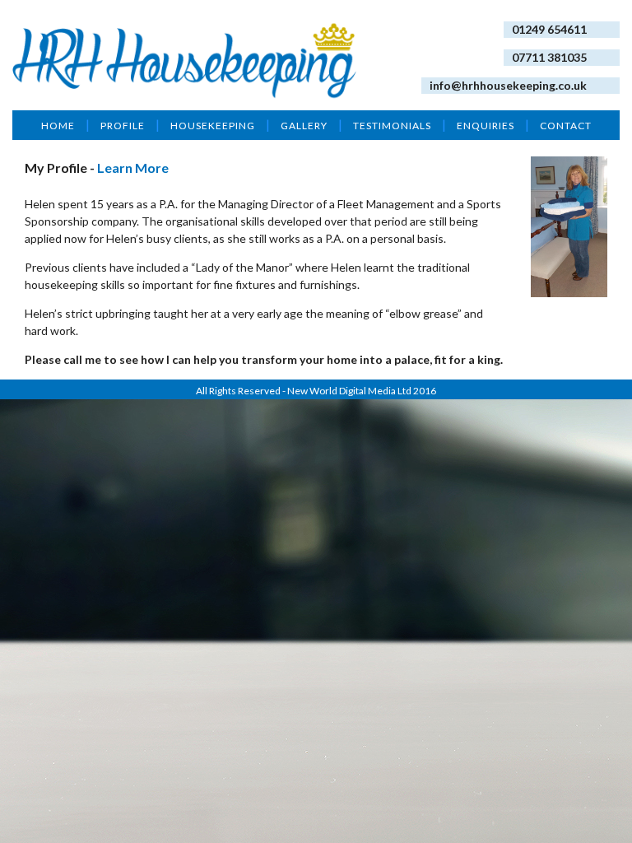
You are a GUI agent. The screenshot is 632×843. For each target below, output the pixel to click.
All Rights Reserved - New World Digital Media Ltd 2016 (316, 390)
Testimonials (392, 125)
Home (58, 125)
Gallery (304, 125)
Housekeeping (212, 125)
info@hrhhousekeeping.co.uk (508, 85)
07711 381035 (549, 57)
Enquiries (485, 125)
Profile (122, 125)
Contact (566, 125)
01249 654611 (549, 29)
